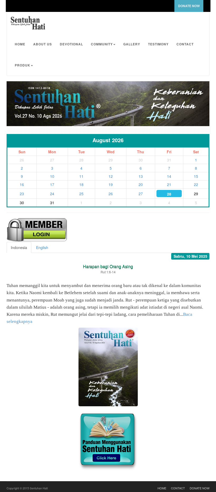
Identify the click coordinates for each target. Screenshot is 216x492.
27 (141, 193)
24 (52, 193)
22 (196, 184)
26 (111, 193)
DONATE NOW (189, 5)
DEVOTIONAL (71, 44)
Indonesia (19, 247)
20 (141, 184)
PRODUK (22, 65)
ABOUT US (42, 44)
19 (111, 184)
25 (81, 193)
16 (22, 184)
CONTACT (185, 44)
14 (169, 176)
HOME (20, 44)
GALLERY (131, 44)
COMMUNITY (102, 44)
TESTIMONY (158, 44)
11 (81, 176)
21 (169, 184)
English (42, 247)
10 (52, 176)
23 (22, 193)
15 (196, 176)
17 (52, 184)
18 (81, 184)
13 (141, 176)
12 (111, 176)
